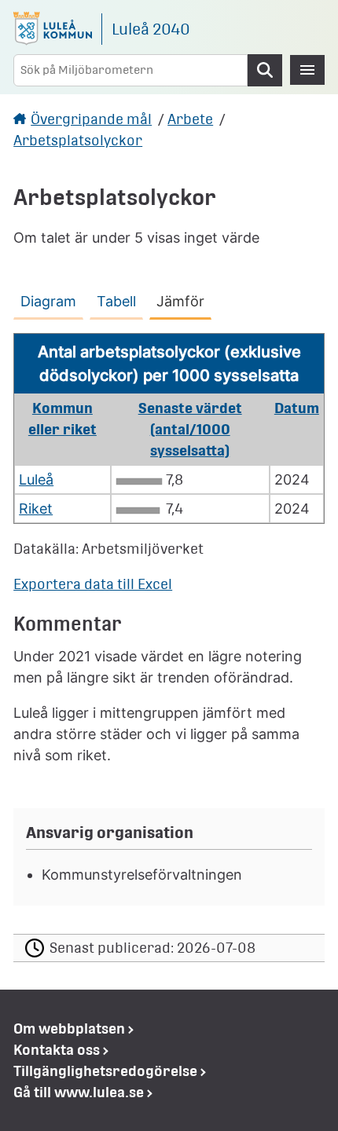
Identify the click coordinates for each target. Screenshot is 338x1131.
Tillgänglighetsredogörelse (105, 1071)
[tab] (51, 298)
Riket (36, 508)
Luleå (36, 479)
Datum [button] (296, 408)
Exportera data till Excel (92, 584)
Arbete (190, 119)
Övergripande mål (91, 119)
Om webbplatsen (69, 1028)
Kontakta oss (56, 1049)
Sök (265, 70)
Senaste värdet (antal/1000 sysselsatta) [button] (190, 429)
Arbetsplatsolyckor (77, 140)
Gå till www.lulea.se (78, 1092)
